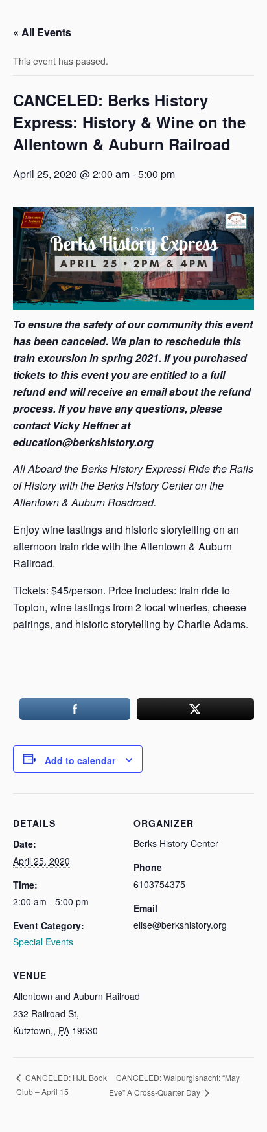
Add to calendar (80, 760)
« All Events (42, 32)
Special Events (43, 941)
